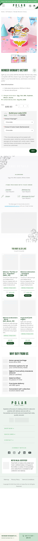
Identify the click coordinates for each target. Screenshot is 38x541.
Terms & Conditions (28, 510)
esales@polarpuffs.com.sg (12, 206)
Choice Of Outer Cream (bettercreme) (17, 127)
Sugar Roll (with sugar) (26, 319)
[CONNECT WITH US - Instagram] (14, 484)
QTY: (17, 105)
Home (2, 12)
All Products (9, 12)
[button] (33, 151)
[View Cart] (34, 5)
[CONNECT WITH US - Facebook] (9, 484)
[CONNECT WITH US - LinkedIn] (24, 484)
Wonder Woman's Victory (20, 12)
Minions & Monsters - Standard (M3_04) (27, 273)
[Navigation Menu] (3, 6)
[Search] (30, 5)
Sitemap (6, 510)
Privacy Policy (15, 510)
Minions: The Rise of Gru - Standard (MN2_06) (10, 273)
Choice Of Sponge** (11, 119)
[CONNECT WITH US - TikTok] (19, 484)
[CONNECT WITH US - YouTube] (29, 484)
